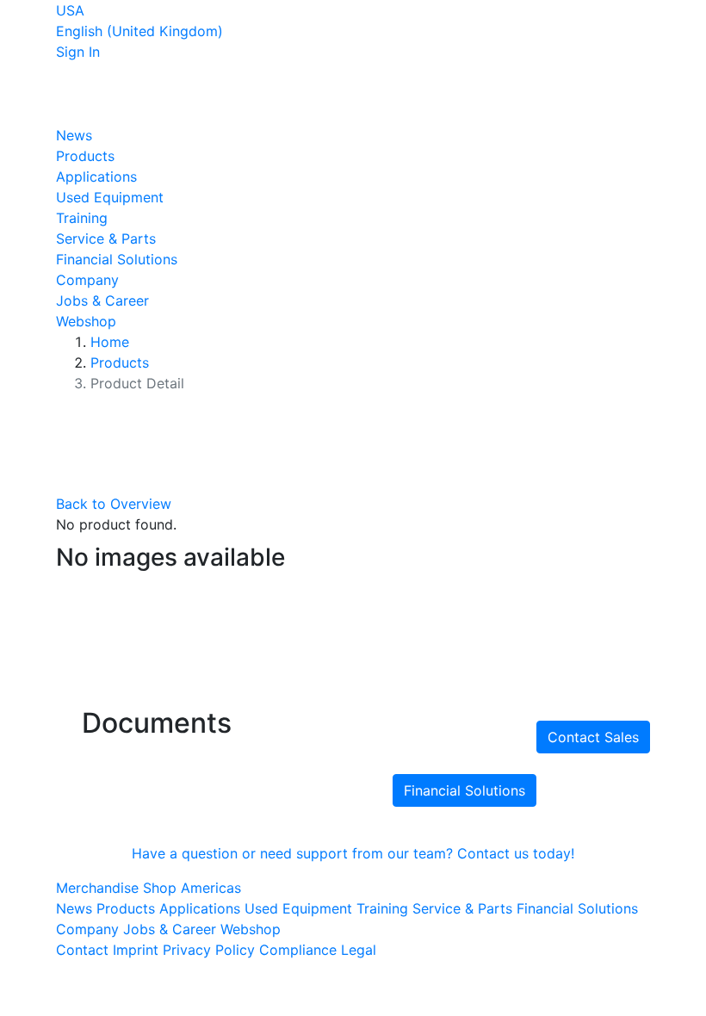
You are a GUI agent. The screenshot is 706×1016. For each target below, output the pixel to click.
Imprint (135, 949)
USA (70, 10)
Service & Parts (106, 238)
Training (82, 217)
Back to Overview (113, 503)
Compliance (298, 949)
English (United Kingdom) (139, 31)
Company (87, 279)
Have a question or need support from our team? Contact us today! (353, 853)
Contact (82, 949)
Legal (358, 949)
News (74, 135)
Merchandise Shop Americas (148, 887)
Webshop (86, 321)
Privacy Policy (209, 949)
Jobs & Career (102, 300)
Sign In (78, 51)
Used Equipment (110, 197)
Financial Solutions (116, 259)
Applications (96, 176)
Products (85, 155)
